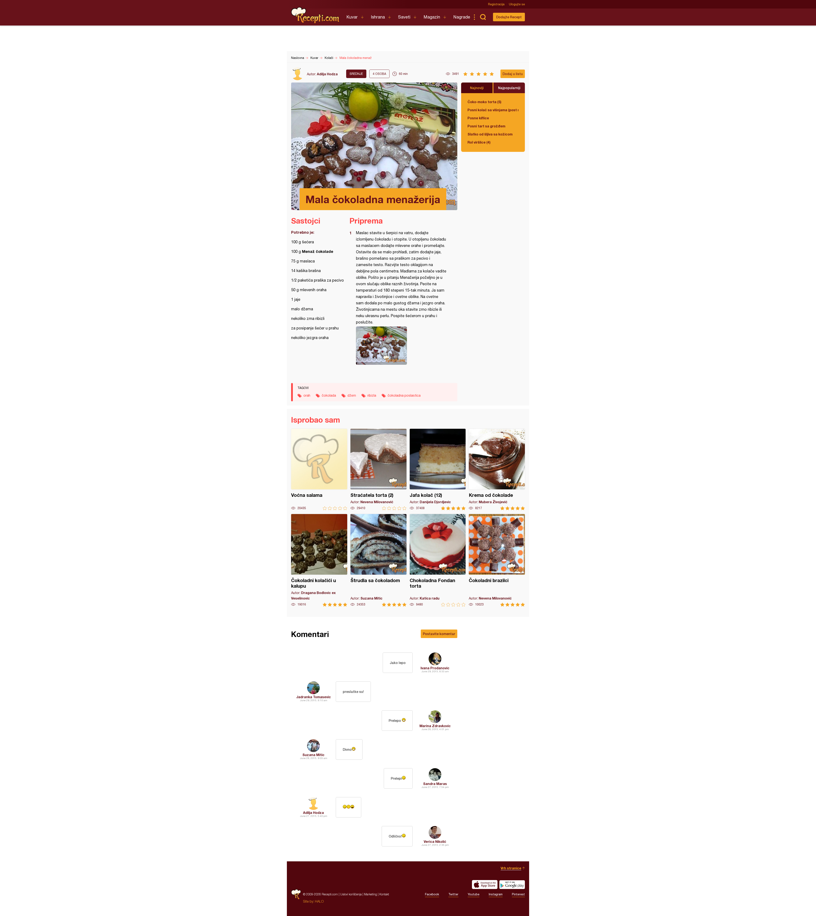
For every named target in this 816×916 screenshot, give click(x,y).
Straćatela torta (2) (378, 469)
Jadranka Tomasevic (313, 697)
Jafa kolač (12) (438, 469)
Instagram (496, 894)
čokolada (329, 395)
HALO (319, 901)
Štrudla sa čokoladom (378, 560)
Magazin (432, 16)
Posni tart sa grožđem (486, 126)
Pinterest (518, 894)
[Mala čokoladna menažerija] (401, 345)
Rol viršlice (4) (479, 142)
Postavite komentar (439, 634)
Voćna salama (319, 469)
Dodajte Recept (509, 17)
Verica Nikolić (435, 841)
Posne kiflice (478, 118)
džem (351, 395)
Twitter (453, 894)
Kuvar (352, 16)
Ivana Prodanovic (435, 668)
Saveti (404, 16)
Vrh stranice (511, 868)
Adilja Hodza (327, 74)
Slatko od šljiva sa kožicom (490, 134)
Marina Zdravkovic (435, 726)
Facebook (432, 894)
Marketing (370, 894)
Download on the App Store (484, 884)
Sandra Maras (435, 784)
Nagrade (461, 16)
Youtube (473, 894)
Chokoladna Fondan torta (438, 560)
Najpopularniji (509, 88)
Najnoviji (477, 88)
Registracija (496, 4)
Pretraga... (483, 17)
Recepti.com (315, 15)
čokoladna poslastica (404, 395)
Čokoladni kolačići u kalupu (319, 560)
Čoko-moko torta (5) (484, 102)
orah (306, 395)
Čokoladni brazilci (497, 560)
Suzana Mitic (313, 755)
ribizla (371, 395)
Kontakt (384, 894)
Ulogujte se (517, 4)
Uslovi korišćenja (351, 894)
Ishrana (378, 16)
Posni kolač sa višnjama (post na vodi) (493, 110)
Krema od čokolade (497, 469)
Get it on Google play (512, 884)
